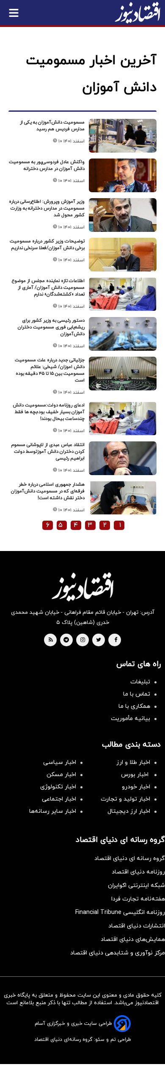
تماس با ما (136, 694)
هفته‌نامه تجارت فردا (138, 899)
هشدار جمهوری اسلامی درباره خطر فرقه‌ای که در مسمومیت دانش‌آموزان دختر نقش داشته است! (48, 491)
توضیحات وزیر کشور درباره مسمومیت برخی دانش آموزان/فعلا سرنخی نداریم (47, 244)
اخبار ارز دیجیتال (128, 811)
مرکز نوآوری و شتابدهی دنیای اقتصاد (117, 953)
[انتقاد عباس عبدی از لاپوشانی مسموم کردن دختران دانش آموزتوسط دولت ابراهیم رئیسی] (123, 458)
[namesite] (137, 13)
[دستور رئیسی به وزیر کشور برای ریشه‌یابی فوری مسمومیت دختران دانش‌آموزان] (123, 334)
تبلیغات (140, 682)
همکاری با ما (134, 706)
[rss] (51, 640)
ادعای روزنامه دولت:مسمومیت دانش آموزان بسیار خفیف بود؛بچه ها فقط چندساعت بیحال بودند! (49, 412)
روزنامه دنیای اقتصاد (138, 872)
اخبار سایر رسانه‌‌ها (52, 811)
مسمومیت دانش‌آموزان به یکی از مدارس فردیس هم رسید (52, 125)
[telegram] (66, 640)
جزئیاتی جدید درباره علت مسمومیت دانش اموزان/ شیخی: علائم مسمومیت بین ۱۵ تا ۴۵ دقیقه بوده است (50, 370)
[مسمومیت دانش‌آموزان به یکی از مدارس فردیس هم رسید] (123, 136)
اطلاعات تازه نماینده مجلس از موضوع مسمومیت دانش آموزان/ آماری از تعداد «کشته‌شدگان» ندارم (48, 287)
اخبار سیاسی (59, 762)
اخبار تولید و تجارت (125, 799)
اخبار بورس (135, 775)
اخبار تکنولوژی (58, 787)
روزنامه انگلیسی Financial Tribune (120, 912)
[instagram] (82, 640)
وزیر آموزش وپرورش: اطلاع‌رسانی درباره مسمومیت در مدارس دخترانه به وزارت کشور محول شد (47, 208)
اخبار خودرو (136, 787)
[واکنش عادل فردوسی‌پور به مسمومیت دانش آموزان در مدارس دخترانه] (123, 175)
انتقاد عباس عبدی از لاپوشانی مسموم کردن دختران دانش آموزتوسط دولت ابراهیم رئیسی (48, 451)
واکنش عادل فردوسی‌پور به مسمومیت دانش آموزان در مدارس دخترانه (47, 165)
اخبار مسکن (61, 775)
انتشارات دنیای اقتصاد (136, 926)
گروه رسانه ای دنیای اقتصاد (129, 859)
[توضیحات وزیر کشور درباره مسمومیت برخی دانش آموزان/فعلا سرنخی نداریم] (123, 254)
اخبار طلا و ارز (133, 762)
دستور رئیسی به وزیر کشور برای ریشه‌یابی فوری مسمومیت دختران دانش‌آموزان (51, 327)
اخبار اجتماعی (59, 799)
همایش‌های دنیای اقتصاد (133, 939)
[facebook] (115, 640)
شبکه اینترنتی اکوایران (136, 886)
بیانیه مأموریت (130, 719)
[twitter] (98, 640)
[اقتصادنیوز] (82, 587)
